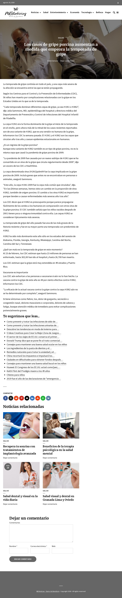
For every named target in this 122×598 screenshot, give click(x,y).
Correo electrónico (38, 546)
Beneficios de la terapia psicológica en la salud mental (58, 450)
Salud (45, 12)
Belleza (99, 12)
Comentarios (14, 522)
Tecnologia (86, 12)
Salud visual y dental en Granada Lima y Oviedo (58, 498)
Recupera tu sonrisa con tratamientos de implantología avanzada (19, 450)
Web (53, 546)
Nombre (13, 546)
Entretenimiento (58, 12)
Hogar (108, 12)
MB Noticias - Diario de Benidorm (47, 591)
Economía (74, 12)
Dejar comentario (67, 61)
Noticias (35, 12)
